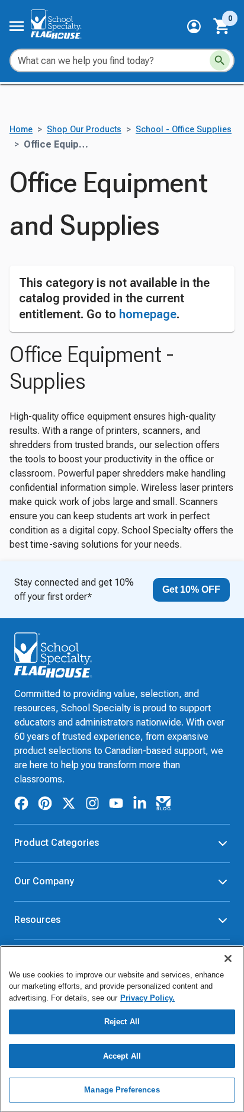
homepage (147, 314)
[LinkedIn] (140, 805)
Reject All (122, 1021)
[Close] (228, 958)
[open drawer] (16, 26)
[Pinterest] (45, 805)
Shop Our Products (84, 129)
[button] (194, 26)
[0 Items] (222, 26)
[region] (122, 1028)
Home (21, 129)
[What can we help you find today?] (220, 60)
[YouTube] (116, 805)
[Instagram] (92, 805)
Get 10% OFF (191, 589)
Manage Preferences (121, 1089)
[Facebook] (21, 805)
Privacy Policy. (147, 997)
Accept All (122, 1056)
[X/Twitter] (69, 805)
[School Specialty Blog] (163, 805)
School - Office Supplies (184, 129)
